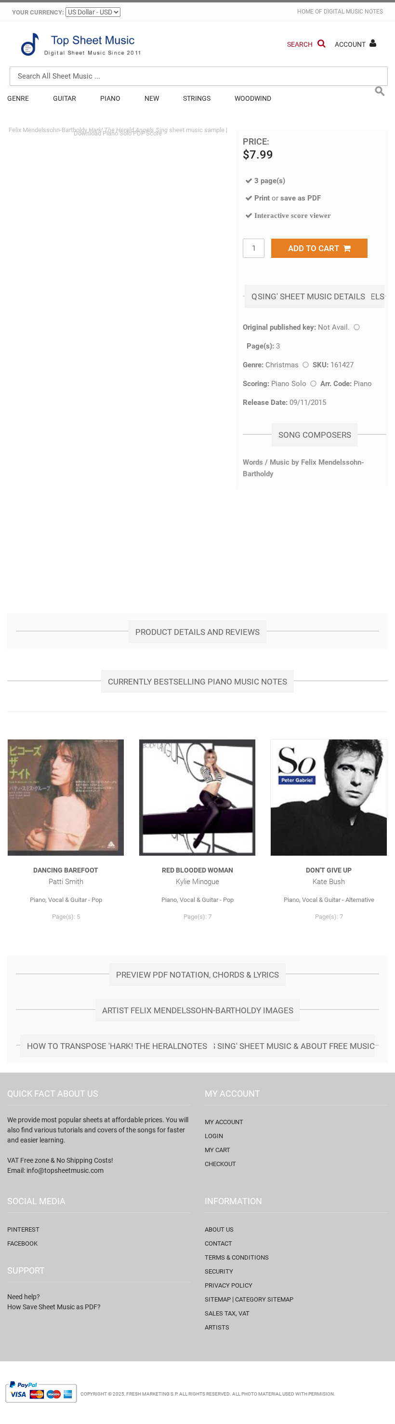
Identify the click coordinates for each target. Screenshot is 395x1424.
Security (219, 1271)
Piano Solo (288, 383)
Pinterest (23, 1229)
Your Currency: (38, 12)
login (214, 1136)
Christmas (282, 365)
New (152, 98)
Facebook (22, 1243)
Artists (217, 1327)
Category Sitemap (264, 1299)
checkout (220, 1164)
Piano (110, 98)
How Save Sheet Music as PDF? (54, 1307)
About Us (219, 1229)
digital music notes (353, 11)
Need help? (23, 1297)
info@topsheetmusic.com (65, 1170)
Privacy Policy (228, 1285)
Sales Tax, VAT (227, 1313)
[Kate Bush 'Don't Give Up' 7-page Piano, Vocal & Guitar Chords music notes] (329, 797)
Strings (197, 98)
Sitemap (218, 1299)
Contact (218, 1243)
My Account (224, 1122)
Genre (18, 98)
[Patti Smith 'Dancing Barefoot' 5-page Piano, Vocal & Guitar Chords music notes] (66, 797)
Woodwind (253, 98)
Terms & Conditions (237, 1257)
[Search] (378, 31)
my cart (217, 1150)
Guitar (64, 98)
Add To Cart (315, 248)
